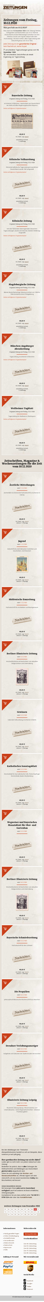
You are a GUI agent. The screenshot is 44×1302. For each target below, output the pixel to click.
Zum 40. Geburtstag (30, 1244)
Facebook (30, 1281)
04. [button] (15, 1209)
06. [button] (22, 1209)
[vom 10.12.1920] (22, 563)
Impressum (7, 1247)
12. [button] (5, 1212)
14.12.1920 (23, 882)
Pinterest (30, 1289)
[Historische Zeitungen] (15, 7)
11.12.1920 (23, 488)
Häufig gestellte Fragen (11, 1233)
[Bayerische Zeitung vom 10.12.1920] (22, 120)
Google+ (29, 1283)
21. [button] (35, 1212)
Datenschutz (8, 1245)
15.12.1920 (23, 941)
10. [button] (35, 1209)
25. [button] (15, 1214)
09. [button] (32, 1209)
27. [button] (22, 1214)
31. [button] (35, 1214)
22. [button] (39, 1212)
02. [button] (9, 1209)
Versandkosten (9, 1240)
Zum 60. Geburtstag (30, 1248)
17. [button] (22, 1212)
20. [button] (32, 1212)
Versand (27, 136)
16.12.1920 (23, 995)
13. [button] (9, 1212)
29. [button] (29, 1214)
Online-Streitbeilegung (11, 1236)
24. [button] (12, 1214)
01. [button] (5, 1209)
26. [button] (19, 1214)
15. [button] (15, 1212)
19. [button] (29, 1212)
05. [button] (19, 1209)
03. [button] (12, 1209)
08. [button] (29, 1209)
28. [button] (25, 1214)
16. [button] (19, 1212)
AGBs (6, 1250)
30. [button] (32, 1214)
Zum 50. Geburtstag (30, 1246)
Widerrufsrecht (9, 1243)
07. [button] (25, 1209)
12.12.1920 (23, 657)
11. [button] (39, 1209)
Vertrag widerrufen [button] (31, 1234)
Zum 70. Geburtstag (30, 1251)
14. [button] (12, 1212)
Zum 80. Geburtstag (30, 1253)
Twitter (29, 1286)
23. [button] (9, 1214)
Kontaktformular (9, 1238)
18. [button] (25, 1212)
